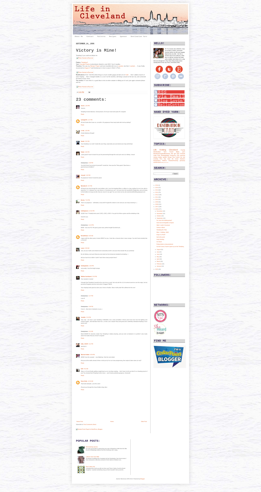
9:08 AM (87, 248)
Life (155, 150)
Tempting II (84, 62)
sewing (155, 157)
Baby (177, 152)
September (160, 218)
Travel (171, 152)
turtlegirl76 (84, 120)
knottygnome (84, 266)
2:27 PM (90, 120)
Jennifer (83, 317)
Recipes (112, 36)
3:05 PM (94, 276)
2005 (156, 269)
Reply (82, 114)
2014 (156, 190)
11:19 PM (91, 225)
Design (170, 157)
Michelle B (84, 186)
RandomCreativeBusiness (161, 153)
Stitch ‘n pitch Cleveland (163, 225)
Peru (161, 159)
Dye (178, 153)
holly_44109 (84, 344)
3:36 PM (87, 152)
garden (165, 157)
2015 (156, 187)
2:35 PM (87, 130)
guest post (165, 162)
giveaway (182, 160)
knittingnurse (84, 211)
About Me (79, 36)
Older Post (144, 421)
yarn (183, 152)
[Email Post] (88, 92)
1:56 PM (87, 105)
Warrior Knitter (85, 354)
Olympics (182, 159)
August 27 (88, 68)
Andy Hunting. (160, 239)
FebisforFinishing (173, 160)
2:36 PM (91, 266)
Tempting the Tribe (161, 230)
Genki (82, 141)
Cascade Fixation (85, 64)
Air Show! (159, 241)
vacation (120, 66)
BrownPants (84, 235)
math (127, 75)
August (159, 249)
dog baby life (168, 159)
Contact (90, 36)
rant (162, 162)
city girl (83, 175)
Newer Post (79, 421)
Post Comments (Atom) (89, 424)
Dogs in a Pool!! (160, 234)
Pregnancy (173, 155)
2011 (156, 197)
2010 (156, 199)
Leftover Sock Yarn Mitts (92, 456)
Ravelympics (157, 160)
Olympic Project (95, 66)
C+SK (82, 130)
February (159, 264)
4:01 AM (90, 331)
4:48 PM (90, 306)
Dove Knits (84, 381)
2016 (156, 185)
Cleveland (173, 150)
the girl (173, 153)
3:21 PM (90, 344)
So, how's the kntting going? (164, 220)
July (158, 252)
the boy (182, 157)
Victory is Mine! (160, 227)
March (158, 261)
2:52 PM (87, 141)
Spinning (182, 155)
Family (183, 150)
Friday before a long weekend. (164, 244)
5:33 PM (88, 317)
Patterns (101, 36)
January (159, 266)
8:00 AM (91, 235)
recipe (176, 159)
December (160, 211)
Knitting (163, 150)
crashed (132, 66)
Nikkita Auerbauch (86, 276)
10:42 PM (91, 211)
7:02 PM (87, 200)
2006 (156, 209)
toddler (160, 157)
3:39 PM (90, 163)
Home (112, 421)
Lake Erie (156, 155)
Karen (82, 105)
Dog (178, 155)
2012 (156, 194)
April (158, 259)
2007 (156, 206)
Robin (82, 152)
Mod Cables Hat (90, 466)
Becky (83, 200)
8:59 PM (92, 354)
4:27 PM (90, 296)
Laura (82, 248)
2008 (156, 204)
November (160, 213)
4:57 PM (89, 186)
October (159, 216)
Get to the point (160, 237)
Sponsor (123, 36)
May (158, 256)
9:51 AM (86, 368)
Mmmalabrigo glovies (92, 447)
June (158, 254)
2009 (156, 202)
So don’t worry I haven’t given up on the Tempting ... (170, 246)
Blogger (142, 479)
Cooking (155, 159)
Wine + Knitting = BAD (162, 232)
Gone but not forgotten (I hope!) (165, 222)
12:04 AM (90, 381)
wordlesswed (157, 162)
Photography (165, 155)
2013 (156, 192)
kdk (82, 368)
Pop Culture (176, 157)
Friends (182, 153)
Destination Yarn (139, 36)
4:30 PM (88, 175)
